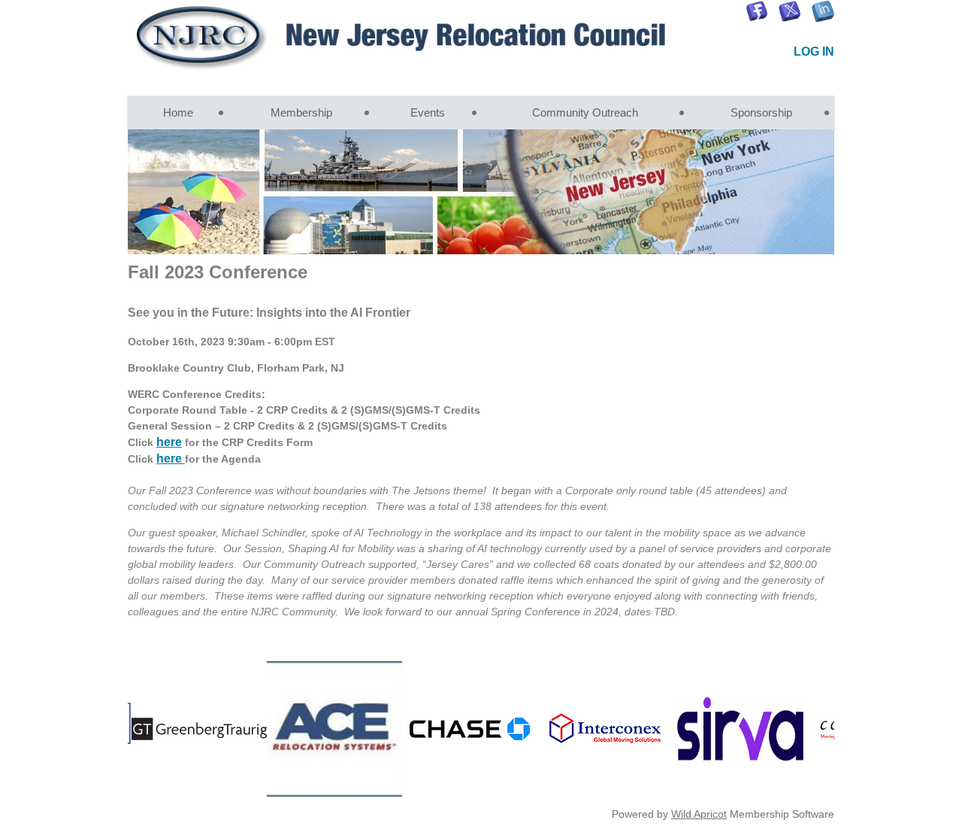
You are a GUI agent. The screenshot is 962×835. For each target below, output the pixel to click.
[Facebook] (757, 11)
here (169, 442)
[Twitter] (790, 11)
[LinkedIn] (823, 11)
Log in (814, 51)
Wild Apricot (699, 814)
